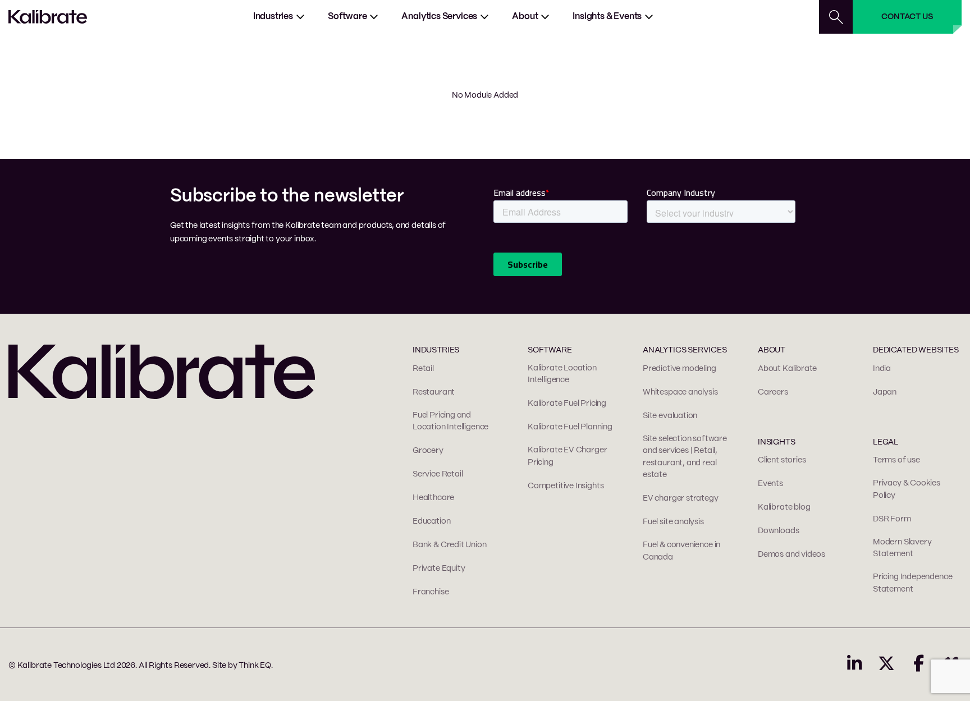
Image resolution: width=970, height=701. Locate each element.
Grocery (428, 451)
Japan (884, 392)
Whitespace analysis (680, 392)
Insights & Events (607, 16)
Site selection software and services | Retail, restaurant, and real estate (685, 457)
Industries (273, 16)
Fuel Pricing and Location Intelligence (450, 421)
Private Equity (439, 568)
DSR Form (892, 519)
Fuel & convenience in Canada (681, 551)
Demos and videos (791, 554)
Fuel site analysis (673, 522)
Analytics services (439, 16)
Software (347, 16)
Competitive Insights (565, 486)
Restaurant (434, 392)
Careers (773, 392)
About (525, 16)
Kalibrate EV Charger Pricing (567, 456)
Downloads (778, 531)
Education (431, 521)
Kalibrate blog (784, 507)
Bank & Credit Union (450, 545)
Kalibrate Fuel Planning (570, 427)
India (882, 369)
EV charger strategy (681, 498)
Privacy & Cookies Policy (906, 489)
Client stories (782, 460)
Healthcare (433, 498)
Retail (423, 369)
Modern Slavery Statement (902, 548)
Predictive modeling (679, 369)
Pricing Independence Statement (912, 583)
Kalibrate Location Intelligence (562, 374)
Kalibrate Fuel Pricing (567, 403)
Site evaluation (670, 416)
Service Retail (438, 474)
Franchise (431, 592)
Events (770, 484)
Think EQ (255, 666)
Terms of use (896, 460)
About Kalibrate (787, 369)
